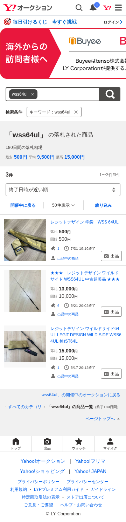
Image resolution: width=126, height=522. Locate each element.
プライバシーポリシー (38, 481)
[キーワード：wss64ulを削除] (76, 112)
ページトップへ (100, 418)
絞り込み (103, 205)
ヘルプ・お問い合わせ (81, 504)
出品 (115, 256)
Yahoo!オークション (43, 461)
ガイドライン (103, 489)
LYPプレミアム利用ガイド (59, 489)
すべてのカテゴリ (25, 406)
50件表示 (61, 205)
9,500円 (46, 157)
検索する (109, 94)
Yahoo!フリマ (90, 461)
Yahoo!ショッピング (42, 471)
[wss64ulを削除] (32, 94)
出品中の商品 (67, 258)
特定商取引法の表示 (40, 497)
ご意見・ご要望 (38, 504)
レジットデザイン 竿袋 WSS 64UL (84, 222)
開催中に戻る (23, 205)
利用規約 (18, 489)
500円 (20, 157)
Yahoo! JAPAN (90, 471)
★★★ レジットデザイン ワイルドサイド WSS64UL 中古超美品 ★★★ (85, 276)
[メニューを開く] (118, 8)
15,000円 (74, 157)
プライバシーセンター (87, 481)
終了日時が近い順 (28, 189)
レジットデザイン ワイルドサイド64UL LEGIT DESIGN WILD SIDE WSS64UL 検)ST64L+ (85, 335)
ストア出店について (85, 497)
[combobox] (52, 94)
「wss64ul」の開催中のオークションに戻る (78, 394)
